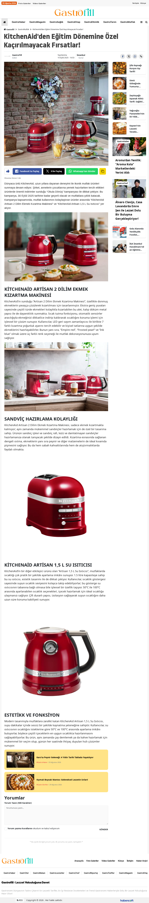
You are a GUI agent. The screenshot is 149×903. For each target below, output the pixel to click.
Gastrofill (10, 29)
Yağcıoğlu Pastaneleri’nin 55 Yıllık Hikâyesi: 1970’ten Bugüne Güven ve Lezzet (137, 113)
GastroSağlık (56, 22)
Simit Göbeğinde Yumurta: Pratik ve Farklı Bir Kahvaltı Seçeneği (135, 83)
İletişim (135, 3)
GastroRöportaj (91, 873)
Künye (143, 3)
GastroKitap (73, 22)
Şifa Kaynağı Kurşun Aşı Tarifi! (136, 68)
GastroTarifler (108, 873)
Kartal (81, 58)
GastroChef (74, 873)
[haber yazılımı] (126, 900)
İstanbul (81, 55)
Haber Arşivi (142, 860)
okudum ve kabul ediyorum (34, 828)
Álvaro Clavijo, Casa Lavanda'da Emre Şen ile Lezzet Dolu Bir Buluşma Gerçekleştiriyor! (128, 210)
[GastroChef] (129, 188)
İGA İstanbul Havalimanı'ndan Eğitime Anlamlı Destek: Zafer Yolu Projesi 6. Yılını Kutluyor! (137, 246)
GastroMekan (39, 873)
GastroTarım (109, 22)
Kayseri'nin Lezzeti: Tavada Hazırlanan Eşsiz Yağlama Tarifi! (136, 128)
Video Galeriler (39, 3)
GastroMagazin (37, 22)
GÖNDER (103, 829)
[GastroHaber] (129, 146)
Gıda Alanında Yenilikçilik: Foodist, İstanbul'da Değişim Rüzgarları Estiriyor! (136, 231)
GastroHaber (18, 22)
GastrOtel (24, 873)
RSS (20, 900)
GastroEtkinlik (91, 22)
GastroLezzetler (57, 873)
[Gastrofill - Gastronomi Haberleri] (17, 860)
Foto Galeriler (24, 3)
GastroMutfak (127, 22)
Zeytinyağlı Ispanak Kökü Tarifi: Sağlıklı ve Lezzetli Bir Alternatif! (136, 98)
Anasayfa (79, 860)
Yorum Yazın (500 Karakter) (18, 802)
